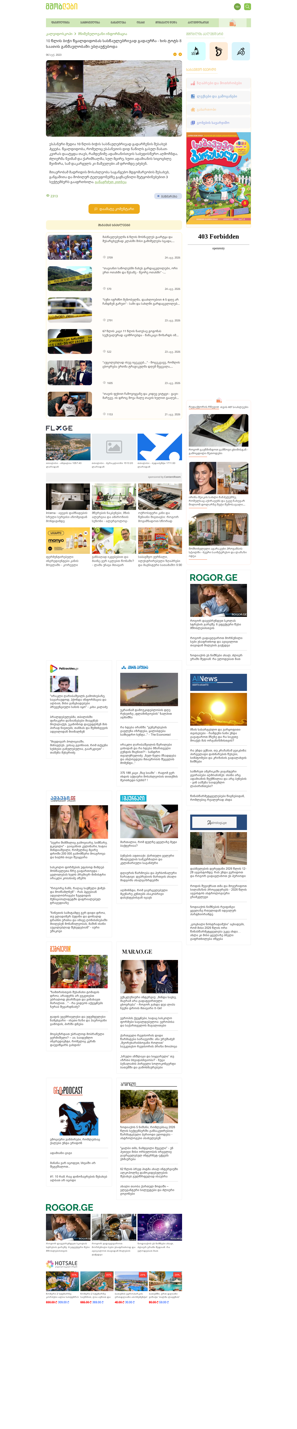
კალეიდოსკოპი (59, 34)
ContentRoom (164, 477)
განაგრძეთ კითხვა (111, 182)
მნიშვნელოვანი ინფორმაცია (102, 34)
